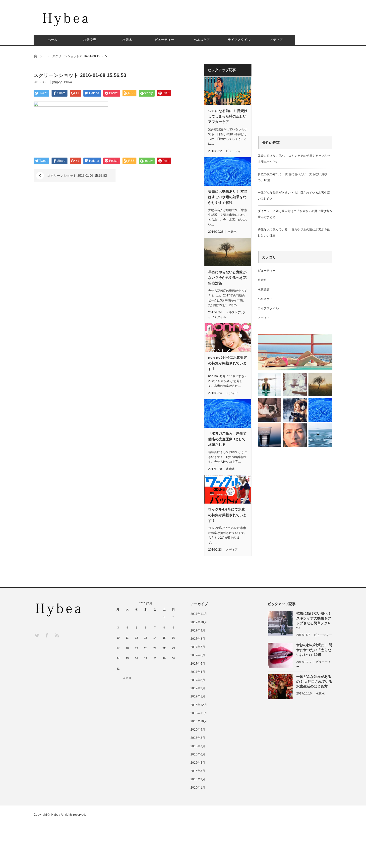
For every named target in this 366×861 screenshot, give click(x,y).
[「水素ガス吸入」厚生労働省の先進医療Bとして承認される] (320, 410)
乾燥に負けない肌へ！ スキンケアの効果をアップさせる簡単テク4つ (313, 620)
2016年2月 (197, 779)
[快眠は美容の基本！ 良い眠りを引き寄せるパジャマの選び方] (269, 410)
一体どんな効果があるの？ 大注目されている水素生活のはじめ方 (314, 681)
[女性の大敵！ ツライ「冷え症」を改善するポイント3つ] (295, 410)
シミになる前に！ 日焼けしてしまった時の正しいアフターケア (227, 116)
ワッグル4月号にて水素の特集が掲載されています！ (227, 514)
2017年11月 (198, 614)
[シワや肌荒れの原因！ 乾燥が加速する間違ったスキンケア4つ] (295, 435)
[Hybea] (66, 19)
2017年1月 (197, 696)
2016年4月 (197, 762)
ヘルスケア (202, 40)
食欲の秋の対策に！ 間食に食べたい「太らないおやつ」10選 (314, 649)
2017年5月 (197, 663)
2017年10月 (198, 622)
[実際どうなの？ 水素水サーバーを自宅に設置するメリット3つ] (269, 435)
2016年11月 (198, 713)
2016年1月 (197, 787)
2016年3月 (197, 771)
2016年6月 (197, 754)
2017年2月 (197, 688)
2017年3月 (197, 680)
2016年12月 (198, 705)
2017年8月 (197, 638)
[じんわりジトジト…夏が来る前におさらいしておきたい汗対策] (269, 384)
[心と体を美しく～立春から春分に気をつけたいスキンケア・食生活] (295, 384)
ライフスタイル (239, 40)
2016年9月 (197, 729)
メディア (276, 40)
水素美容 (89, 40)
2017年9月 (197, 630)
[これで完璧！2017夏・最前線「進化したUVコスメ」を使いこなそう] (295, 352)
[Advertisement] (241, 21)
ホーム (52, 40)
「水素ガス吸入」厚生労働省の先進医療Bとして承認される (227, 439)
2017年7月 (197, 647)
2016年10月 (198, 721)
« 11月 (127, 678)
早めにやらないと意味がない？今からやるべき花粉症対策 (227, 277)
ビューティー (164, 40)
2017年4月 (197, 672)
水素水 (127, 40)
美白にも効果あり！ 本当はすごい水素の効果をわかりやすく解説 (227, 197)
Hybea (55, 814)
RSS (57, 635)
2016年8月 (197, 738)
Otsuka (67, 82)
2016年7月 (197, 746)
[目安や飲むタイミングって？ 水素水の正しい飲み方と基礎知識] (320, 435)
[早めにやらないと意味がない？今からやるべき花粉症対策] (320, 384)
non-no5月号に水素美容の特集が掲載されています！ (227, 363)
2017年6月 (197, 655)
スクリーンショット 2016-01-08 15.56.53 (77, 175)
